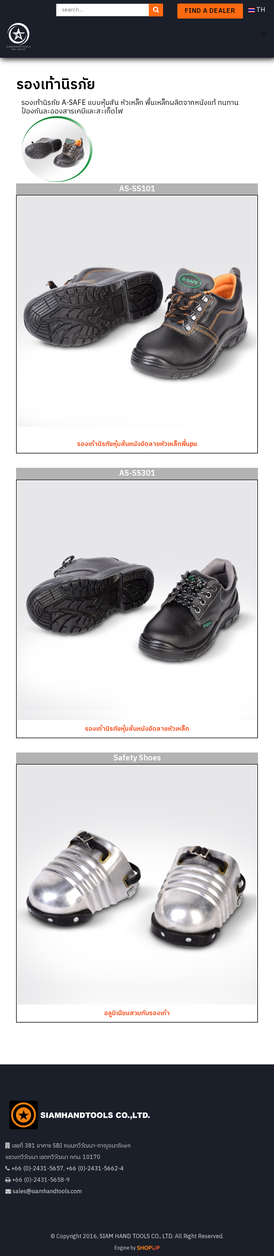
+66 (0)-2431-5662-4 (95, 1169)
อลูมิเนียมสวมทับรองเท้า (137, 1013)
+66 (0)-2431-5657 (37, 1169)
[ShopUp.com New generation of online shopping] (148, 1247)
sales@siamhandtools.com (47, 1191)
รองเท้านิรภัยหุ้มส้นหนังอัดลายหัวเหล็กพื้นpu (137, 444)
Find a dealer (210, 11)
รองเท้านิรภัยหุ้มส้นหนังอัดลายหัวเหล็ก (137, 729)
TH (260, 10)
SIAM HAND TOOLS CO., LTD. (136, 1236)
